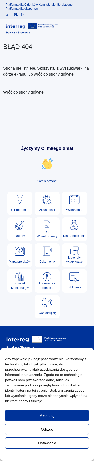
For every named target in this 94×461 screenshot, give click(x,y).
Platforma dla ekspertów (22, 8)
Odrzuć (47, 429)
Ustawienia (47, 443)
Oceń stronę (47, 181)
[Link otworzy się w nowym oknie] (32, 28)
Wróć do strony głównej (24, 92)
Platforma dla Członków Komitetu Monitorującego (39, 4)
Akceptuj (47, 415)
